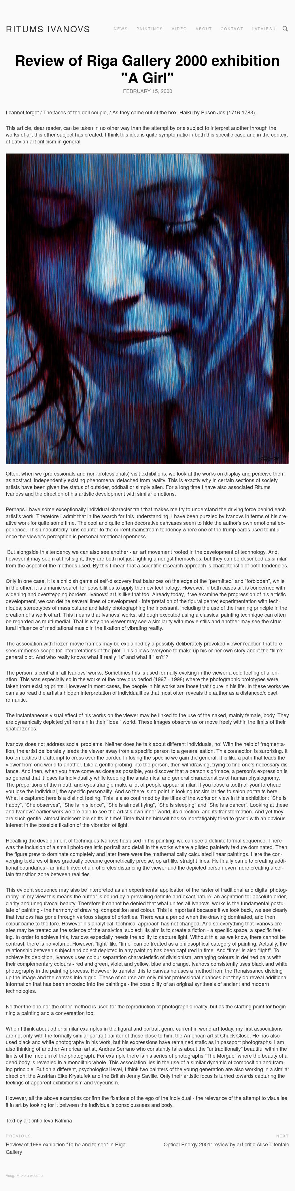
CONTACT (232, 28)
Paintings (150, 28)
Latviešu (264, 28)
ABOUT (204, 28)
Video (179, 28)
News (121, 28)
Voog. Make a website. (25, 1175)
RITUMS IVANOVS (48, 28)
